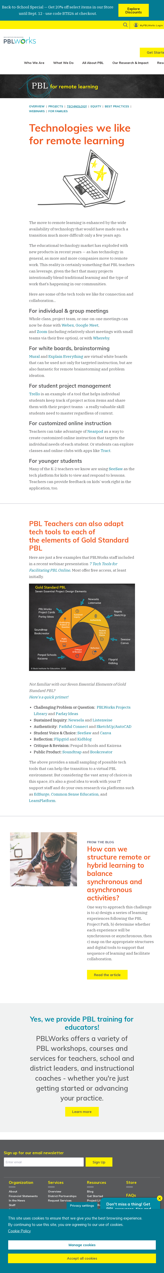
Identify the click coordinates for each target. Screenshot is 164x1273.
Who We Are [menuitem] (34, 62)
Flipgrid (61, 739)
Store (131, 1183)
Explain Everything (65, 356)
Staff (12, 1205)
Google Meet (87, 325)
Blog (90, 1191)
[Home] (20, 40)
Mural (34, 356)
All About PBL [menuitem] (93, 62)
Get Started (95, 1196)
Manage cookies (82, 1245)
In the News (17, 1200)
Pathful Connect (73, 726)
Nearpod (95, 431)
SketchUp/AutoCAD (114, 726)
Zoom (42, 331)
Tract (105, 450)
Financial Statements (23, 1196)
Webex (68, 325)
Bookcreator (101, 751)
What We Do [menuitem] (63, 62)
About (13, 1191)
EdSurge (41, 794)
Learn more (82, 1112)
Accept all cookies (82, 1258)
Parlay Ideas (67, 713)
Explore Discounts (133, 10)
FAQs (131, 1195)
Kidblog (84, 739)
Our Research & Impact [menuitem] (130, 62)
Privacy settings (82, 1205)
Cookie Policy (19, 1231)
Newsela (76, 720)
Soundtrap (72, 751)
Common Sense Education (75, 794)
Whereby (101, 338)
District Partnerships (62, 1196)
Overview (54, 1191)
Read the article (107, 975)
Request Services (59, 1200)
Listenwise (102, 720)
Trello (34, 393)
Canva (105, 732)
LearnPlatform (42, 800)
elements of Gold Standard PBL (79, 544)
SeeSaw (116, 468)
